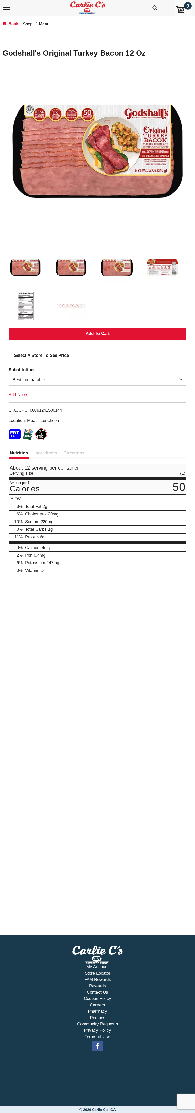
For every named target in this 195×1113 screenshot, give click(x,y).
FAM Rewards (97, 979)
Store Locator (97, 973)
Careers (97, 1005)
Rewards (97, 985)
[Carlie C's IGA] (88, 6)
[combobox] (97, 379)
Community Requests (97, 1024)
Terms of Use (97, 1036)
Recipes (97, 1017)
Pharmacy (97, 1011)
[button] (25, 267)
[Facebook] (97, 1046)
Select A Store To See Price (41, 355)
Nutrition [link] (19, 452)
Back (12, 23)
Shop (27, 24)
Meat (43, 24)
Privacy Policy (97, 1030)
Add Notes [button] (18, 394)
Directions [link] (73, 452)
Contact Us (97, 992)
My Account (97, 966)
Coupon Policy (97, 998)
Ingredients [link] (45, 452)
